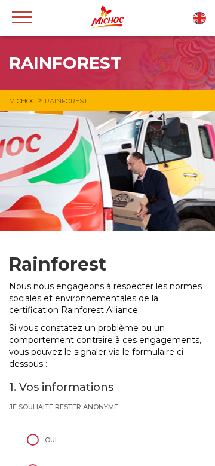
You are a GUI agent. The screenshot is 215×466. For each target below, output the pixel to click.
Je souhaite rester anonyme (63, 407)
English (199, 18)
